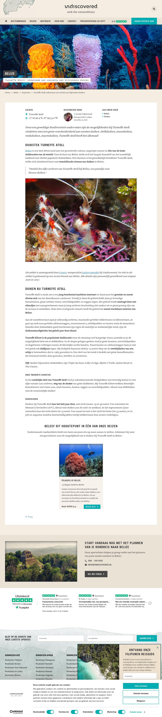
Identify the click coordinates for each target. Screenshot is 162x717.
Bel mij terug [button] (95, 574)
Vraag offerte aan (144, 21)
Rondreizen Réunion (44, 679)
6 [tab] (86, 260)
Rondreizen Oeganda (44, 675)
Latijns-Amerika (90, 272)
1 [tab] (76, 260)
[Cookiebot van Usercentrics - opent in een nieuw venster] (16, 712)
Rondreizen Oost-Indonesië (16, 668)
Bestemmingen (18, 21)
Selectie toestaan (140, 693)
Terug (30, 517)
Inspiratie (45, 21)
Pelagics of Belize (71, 481)
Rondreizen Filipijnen (13, 660)
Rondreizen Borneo (13, 664)
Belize (106, 114)
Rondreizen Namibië (44, 664)
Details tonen (136, 712)
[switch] (74, 712)
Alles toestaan (141, 686)
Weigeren (141, 701)
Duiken (107, 117)
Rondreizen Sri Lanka (13, 671)
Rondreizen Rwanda (44, 671)
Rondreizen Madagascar (45, 660)
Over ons (59, 21)
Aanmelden (146, 638)
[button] (94, 561)
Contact (72, 21)
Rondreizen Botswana (45, 668)
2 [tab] (77, 260)
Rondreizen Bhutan (13, 675)
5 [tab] (84, 260)
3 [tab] (79, 260)
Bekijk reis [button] (91, 507)
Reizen (33, 21)
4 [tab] (82, 260)
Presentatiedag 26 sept (92, 21)
